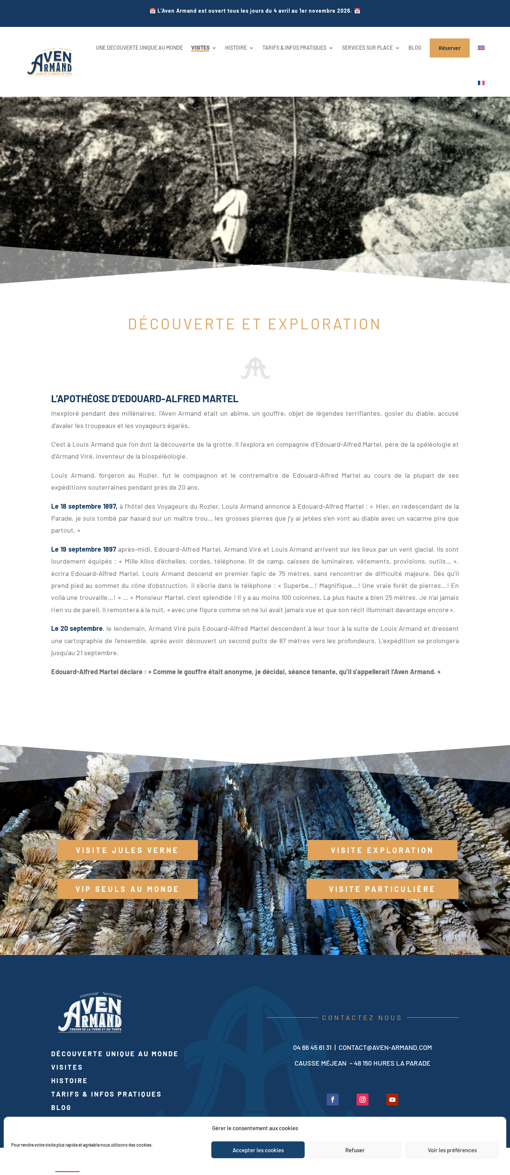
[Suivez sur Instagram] (362, 1100)
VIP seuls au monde (127, 888)
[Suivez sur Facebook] (333, 1100)
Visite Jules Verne (127, 850)
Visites (67, 1067)
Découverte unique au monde (115, 1054)
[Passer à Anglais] (481, 48)
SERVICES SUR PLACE (367, 47)
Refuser (355, 1150)
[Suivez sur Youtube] (392, 1100)
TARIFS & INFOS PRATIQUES (294, 47)
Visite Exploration (382, 850)
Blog (61, 1107)
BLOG (415, 47)
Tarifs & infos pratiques (106, 1094)
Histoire (69, 1080)
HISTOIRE (236, 47)
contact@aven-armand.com (385, 1047)
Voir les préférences (452, 1150)
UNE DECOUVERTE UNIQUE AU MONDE (139, 47)
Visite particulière (382, 888)
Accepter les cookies (258, 1150)
